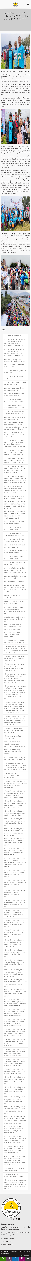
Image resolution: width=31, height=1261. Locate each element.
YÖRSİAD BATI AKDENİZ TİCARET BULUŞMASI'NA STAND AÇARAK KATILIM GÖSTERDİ (13, 730)
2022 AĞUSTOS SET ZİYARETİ (12, 335)
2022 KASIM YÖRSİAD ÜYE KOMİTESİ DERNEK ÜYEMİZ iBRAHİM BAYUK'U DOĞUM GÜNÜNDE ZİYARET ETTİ (15, 460)
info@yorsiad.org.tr (8, 1238)
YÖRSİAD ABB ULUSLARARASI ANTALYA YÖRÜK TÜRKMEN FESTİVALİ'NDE (13, 635)
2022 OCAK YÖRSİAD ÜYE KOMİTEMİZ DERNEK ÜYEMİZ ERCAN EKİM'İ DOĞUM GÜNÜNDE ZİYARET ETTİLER (15, 570)
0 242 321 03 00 (7, 1241)
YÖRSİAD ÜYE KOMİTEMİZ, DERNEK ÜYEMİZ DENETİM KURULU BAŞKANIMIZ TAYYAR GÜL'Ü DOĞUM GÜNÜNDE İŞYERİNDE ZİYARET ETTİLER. (15, 863)
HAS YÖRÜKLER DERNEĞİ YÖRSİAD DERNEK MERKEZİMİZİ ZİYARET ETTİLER (14, 619)
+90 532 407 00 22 (8, 1245)
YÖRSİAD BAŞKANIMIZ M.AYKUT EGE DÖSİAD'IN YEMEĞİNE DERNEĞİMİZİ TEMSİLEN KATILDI (15, 658)
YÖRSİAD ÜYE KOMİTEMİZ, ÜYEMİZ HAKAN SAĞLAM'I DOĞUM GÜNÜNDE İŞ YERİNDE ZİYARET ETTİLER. (15, 1071)
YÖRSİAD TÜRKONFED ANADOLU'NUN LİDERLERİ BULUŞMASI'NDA (12, 775)
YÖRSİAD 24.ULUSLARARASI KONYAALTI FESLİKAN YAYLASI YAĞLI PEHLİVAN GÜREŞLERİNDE (15, 627)
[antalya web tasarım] (25, 1255)
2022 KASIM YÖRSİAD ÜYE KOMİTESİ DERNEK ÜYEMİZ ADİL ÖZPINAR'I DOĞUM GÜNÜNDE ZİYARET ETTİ (15, 453)
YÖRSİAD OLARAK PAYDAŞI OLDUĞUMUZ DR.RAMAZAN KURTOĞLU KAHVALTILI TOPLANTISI (14, 744)
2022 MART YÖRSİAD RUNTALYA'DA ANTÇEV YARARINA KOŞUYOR (15, 25)
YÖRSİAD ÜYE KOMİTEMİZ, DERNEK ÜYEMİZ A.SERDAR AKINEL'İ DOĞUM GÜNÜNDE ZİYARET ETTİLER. (14, 813)
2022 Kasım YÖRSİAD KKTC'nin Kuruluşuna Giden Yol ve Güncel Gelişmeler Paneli (14, 435)
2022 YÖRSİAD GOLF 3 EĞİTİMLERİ (14, 582)
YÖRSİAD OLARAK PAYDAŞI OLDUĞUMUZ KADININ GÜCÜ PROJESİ (13, 752)
